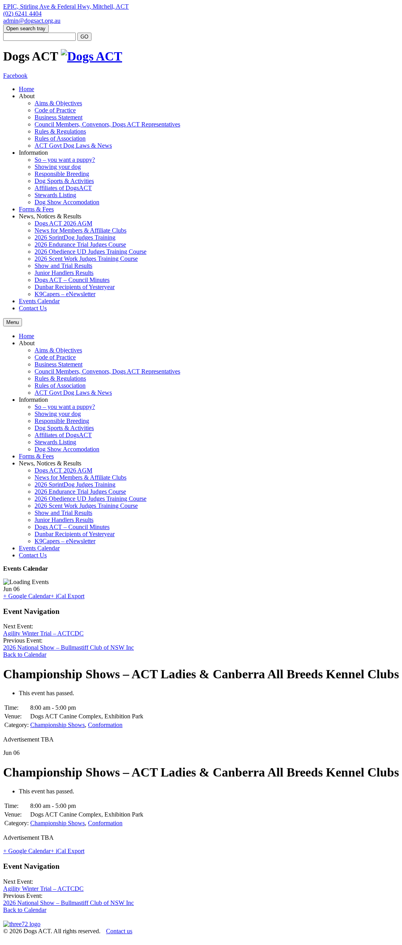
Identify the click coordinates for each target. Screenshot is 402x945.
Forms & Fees (36, 209)
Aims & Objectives (58, 103)
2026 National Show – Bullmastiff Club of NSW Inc (68, 647)
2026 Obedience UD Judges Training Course (90, 251)
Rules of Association (60, 138)
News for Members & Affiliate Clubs (80, 230)
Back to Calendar (24, 654)
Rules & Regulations (60, 131)
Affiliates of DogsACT (63, 188)
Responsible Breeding (62, 173)
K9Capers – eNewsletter (65, 294)
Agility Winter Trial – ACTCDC (43, 633)
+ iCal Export (67, 596)
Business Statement (58, 117)
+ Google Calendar (27, 596)
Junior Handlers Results (64, 272)
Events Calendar (39, 301)
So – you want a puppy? (65, 159)
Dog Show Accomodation (67, 202)
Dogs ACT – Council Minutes (72, 280)
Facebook (15, 75)
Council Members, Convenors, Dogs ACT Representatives (107, 124)
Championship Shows (57, 725)
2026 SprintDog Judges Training (75, 237)
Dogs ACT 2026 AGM (63, 223)
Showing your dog (58, 166)
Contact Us (33, 308)
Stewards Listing (55, 195)
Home (26, 89)
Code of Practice (55, 110)
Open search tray (26, 28)
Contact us (119, 931)
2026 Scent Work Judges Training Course (86, 258)
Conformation (105, 725)
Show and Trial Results (63, 265)
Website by (16, 938)
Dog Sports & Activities (64, 181)
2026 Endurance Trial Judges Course (80, 244)
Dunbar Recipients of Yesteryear (75, 287)
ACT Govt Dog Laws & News (73, 145)
